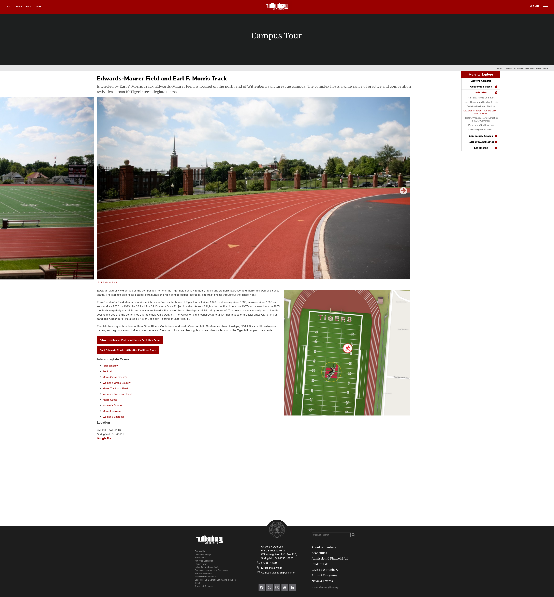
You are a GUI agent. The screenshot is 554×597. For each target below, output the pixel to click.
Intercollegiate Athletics (481, 129)
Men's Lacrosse (112, 411)
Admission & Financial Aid (330, 558)
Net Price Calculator (204, 560)
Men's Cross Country (115, 377)
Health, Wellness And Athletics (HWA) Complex (481, 119)
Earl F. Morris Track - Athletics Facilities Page (128, 350)
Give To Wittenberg (325, 569)
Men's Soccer (110, 399)
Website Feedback (203, 573)
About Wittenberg (324, 547)
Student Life (320, 564)
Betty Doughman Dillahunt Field (481, 102)
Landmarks (481, 147)
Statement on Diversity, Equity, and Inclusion (215, 579)
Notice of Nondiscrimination (207, 567)
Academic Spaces (481, 86)
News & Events (322, 581)
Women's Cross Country (117, 382)
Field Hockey (110, 365)
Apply (19, 6)
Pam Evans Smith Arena (481, 125)
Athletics (481, 92)
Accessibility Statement (205, 576)
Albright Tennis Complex (481, 97)
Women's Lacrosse (114, 416)
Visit (10, 6)
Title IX (198, 582)
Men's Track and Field (115, 388)
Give (39, 6)
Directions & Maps (203, 554)
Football (107, 371)
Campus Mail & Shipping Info (278, 572)
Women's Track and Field (117, 394)
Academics (319, 553)
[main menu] (545, 7)
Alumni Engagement (326, 575)
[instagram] (277, 587)
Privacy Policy (201, 563)
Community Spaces (481, 136)
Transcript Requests (204, 586)
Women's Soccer (112, 405)
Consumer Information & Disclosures (211, 570)
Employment (200, 557)
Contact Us (200, 551)
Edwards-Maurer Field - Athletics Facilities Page (130, 340)
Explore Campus (481, 80)
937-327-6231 (269, 563)
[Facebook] (262, 587)
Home (499, 69)
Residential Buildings (480, 141)
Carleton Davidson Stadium (480, 106)
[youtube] (284, 587)
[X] (269, 587)
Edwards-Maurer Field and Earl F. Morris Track (480, 112)
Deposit (29, 6)
